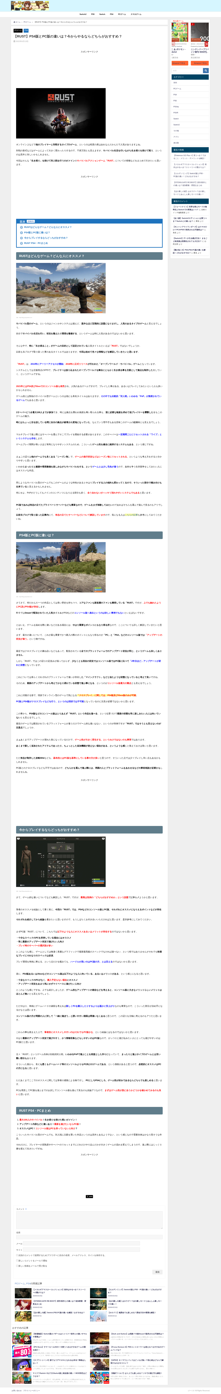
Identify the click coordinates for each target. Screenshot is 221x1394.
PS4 (111, 14)
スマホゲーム (136, 14)
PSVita (176, 107)
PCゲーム (122, 14)
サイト (19, 1250)
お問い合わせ (17, 1390)
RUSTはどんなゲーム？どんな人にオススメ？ (46, 227)
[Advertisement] (89, 70)
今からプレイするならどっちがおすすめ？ (44, 238)
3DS (175, 83)
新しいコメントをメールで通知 (32, 1261)
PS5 (93, 14)
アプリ (176, 137)
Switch (102, 14)
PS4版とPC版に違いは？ (35, 232)
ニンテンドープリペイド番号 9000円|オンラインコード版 (200, 52)
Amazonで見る (178, 63)
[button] (206, 44)
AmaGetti (179, 46)
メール (19, 1244)
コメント (21, 1209)
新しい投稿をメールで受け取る (32, 1266)
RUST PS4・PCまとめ (34, 243)
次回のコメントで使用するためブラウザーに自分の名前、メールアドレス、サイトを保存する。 (62, 1255)
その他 (176, 131)
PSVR (175, 113)
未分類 (176, 143)
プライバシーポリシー (31, 1390)
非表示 (30, 221)
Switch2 (83, 14)
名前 (18, 1232)
